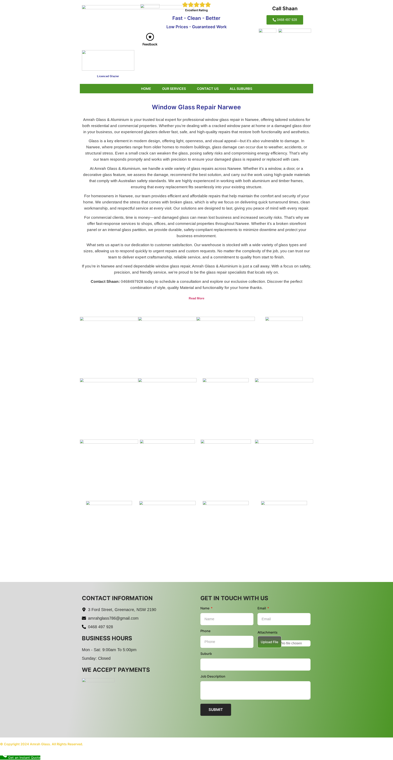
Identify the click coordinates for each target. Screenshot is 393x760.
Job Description (212, 676)
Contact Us (208, 89)
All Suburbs (241, 89)
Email (262, 608)
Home (146, 89)
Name (205, 608)
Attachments (267, 632)
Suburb (206, 654)
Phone (205, 631)
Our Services (174, 89)
